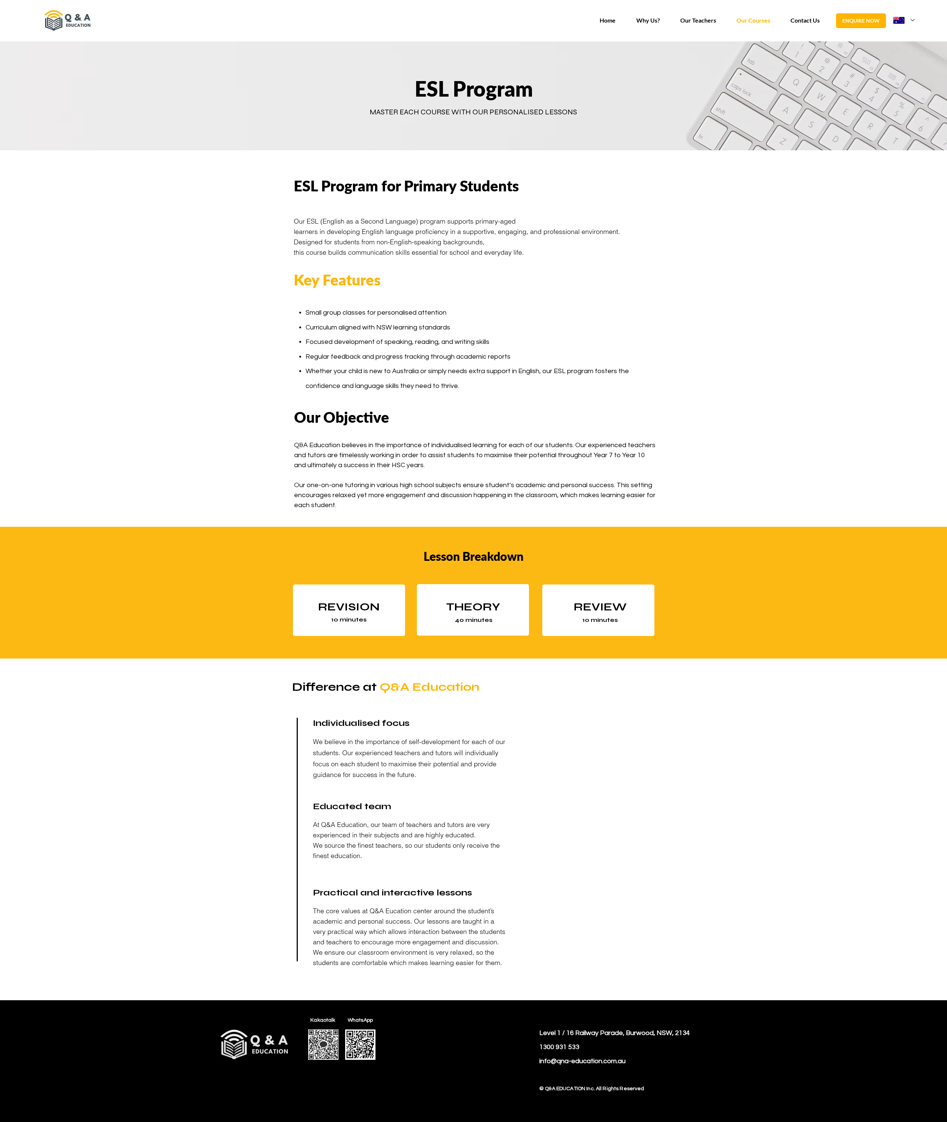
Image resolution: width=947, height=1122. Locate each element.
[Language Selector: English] (904, 20)
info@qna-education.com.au (582, 1061)
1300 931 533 (559, 1047)
